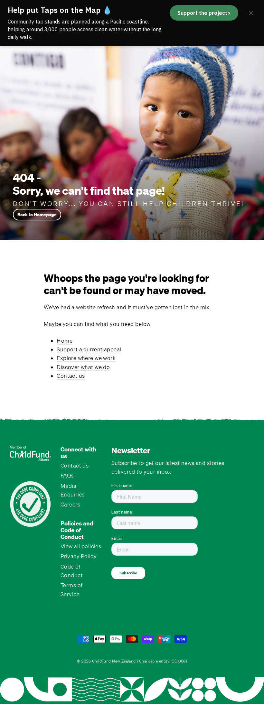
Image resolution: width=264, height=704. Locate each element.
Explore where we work (86, 358)
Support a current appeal (89, 349)
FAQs (67, 475)
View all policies (81, 546)
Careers (70, 504)
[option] (132, 135)
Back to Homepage (37, 214)
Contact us (71, 375)
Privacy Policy (79, 556)
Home (64, 340)
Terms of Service (71, 589)
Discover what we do (83, 367)
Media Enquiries (73, 490)
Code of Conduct (72, 571)
